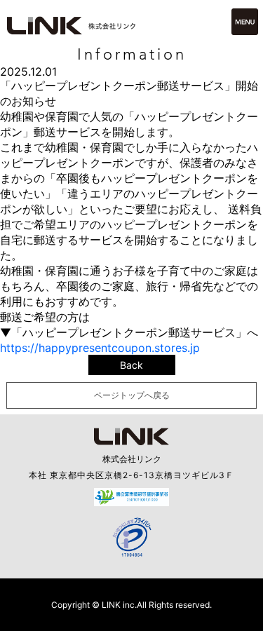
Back (131, 365)
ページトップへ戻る (132, 395)
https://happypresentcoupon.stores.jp (100, 348)
